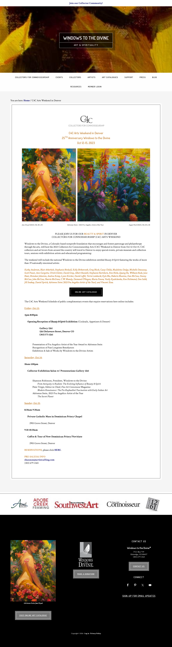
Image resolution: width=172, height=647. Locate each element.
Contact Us (139, 566)
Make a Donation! (86, 574)
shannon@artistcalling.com (39, 459)
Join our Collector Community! (86, 3)
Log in (86, 633)
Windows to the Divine (86, 38)
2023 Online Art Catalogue (33, 615)
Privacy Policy (95, 633)
